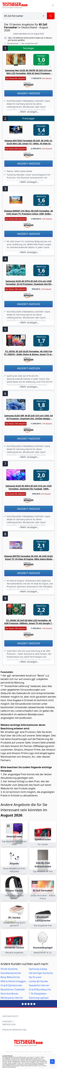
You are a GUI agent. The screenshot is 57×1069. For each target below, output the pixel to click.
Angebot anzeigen (28, 93)
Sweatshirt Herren (39, 985)
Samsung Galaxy (38, 969)
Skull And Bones (9, 993)
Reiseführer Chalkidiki (13, 989)
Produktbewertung (14, 1029)
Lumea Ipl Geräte (38, 981)
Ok (52, 1061)
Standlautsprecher (11, 973)
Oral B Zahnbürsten (11, 985)
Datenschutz (10, 1016)
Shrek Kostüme (9, 969)
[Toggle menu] (53, 5)
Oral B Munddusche (40, 989)
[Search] (51, 15)
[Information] (50, 67)
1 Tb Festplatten (37, 993)
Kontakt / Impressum (8, 1023)
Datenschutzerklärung (8, 1067)
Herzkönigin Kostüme (41, 973)
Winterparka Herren (12, 997)
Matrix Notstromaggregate (14, 981)
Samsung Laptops (39, 997)
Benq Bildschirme (10, 977)
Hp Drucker (35, 977)
